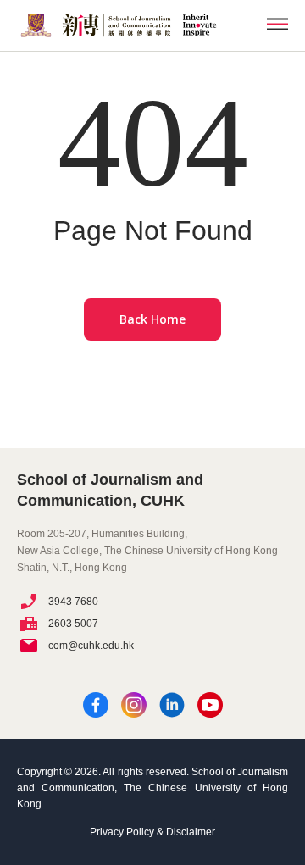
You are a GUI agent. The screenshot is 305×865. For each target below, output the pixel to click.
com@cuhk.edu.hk (91, 646)
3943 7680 (73, 601)
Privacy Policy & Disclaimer (152, 832)
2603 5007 (73, 623)
